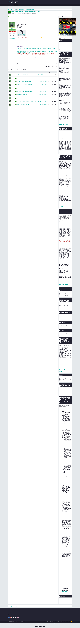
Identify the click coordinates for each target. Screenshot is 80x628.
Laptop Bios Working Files (42, 78)
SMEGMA (60, 292)
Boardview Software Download (39, 4)
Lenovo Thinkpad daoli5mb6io (64, 312)
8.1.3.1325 (19, 13)
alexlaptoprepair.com (12, 38)
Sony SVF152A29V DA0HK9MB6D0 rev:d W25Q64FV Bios (25, 101)
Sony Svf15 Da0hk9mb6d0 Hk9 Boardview (22, 74)
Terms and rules (55, 621)
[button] (23, 5)
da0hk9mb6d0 (24, 13)
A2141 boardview (62, 596)
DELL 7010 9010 (62, 322)
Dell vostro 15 (61, 375)
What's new (21, 4)
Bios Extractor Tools (49, 4)
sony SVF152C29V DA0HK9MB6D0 (21, 94)
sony (30, 13)
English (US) (50, 621)
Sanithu (60, 377)
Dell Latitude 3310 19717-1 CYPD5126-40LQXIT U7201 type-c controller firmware (64, 300)
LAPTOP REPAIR (10, 621)
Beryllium (44, 621)
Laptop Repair (10, 4)
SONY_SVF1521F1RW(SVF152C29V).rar (24, 34)
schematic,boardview (17, 621)
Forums (16, 4)
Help (64, 621)
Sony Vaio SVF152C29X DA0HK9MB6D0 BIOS (23, 91)
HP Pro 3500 (61, 330)
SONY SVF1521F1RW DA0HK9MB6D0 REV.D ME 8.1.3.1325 (24, 12)
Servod (60, 325)
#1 (56, 63)
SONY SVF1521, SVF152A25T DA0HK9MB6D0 (23, 84)
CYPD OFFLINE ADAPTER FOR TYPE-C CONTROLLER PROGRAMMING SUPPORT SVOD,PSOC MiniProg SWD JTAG (64, 340)
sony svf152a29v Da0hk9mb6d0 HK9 (22, 104)
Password (61, 40)
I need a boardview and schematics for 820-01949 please (64, 289)
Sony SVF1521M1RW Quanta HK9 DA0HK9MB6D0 (24, 97)
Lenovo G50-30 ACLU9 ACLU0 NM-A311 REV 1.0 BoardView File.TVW (64, 385)
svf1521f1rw (34, 13)
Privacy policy (60, 621)
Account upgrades (57, 4)
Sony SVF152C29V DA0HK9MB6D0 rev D (22, 78)
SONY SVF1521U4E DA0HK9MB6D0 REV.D (23, 81)
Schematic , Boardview (42, 74)
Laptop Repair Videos (28, 4)
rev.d (28, 13)
